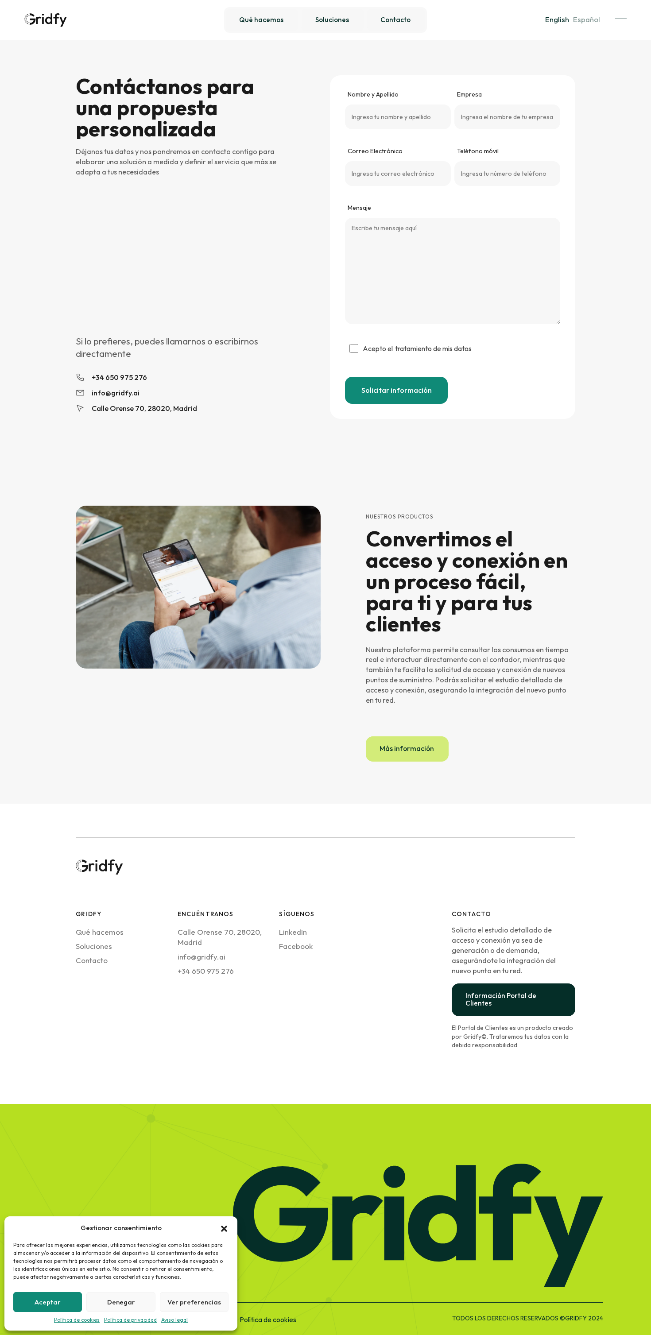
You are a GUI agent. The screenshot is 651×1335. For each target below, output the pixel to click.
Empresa (469, 94)
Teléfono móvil (478, 151)
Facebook (296, 946)
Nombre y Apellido (373, 94)
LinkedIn (293, 931)
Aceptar (48, 1302)
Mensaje (359, 208)
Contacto (92, 960)
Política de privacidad (130, 1319)
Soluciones (94, 946)
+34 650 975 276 (206, 970)
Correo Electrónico (375, 151)
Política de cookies (77, 1319)
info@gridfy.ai (201, 956)
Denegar (121, 1302)
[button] (224, 1227)
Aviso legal (174, 1319)
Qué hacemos (100, 931)
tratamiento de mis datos (433, 348)
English (557, 19)
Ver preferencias (194, 1302)
